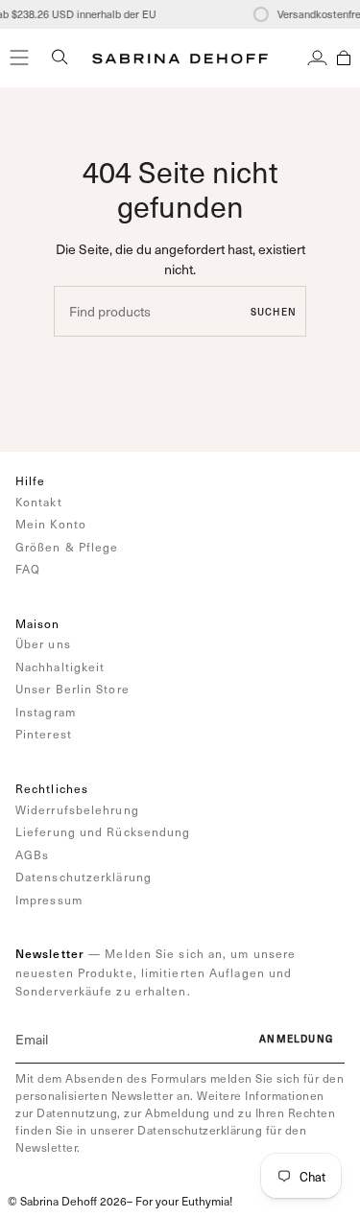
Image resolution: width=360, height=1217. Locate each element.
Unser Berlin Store (72, 688)
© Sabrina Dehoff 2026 (67, 1200)
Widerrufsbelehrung (77, 809)
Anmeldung (296, 1038)
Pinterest (43, 733)
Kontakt (38, 501)
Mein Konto (50, 523)
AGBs (32, 854)
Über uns (43, 643)
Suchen (274, 311)
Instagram (45, 711)
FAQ (27, 568)
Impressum (49, 899)
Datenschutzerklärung (83, 876)
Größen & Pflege (67, 546)
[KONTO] (317, 57)
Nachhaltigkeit (60, 666)
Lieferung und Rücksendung (103, 831)
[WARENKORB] (343, 57)
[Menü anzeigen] (19, 57)
